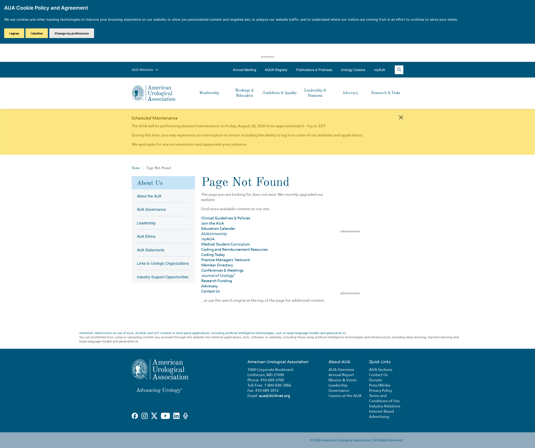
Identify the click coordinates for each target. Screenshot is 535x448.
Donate (375, 380)
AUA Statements (150, 249)
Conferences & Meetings (222, 270)
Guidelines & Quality (280, 93)
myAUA (379, 69)
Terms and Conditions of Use (384, 398)
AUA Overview (341, 369)
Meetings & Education (244, 93)
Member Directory (217, 265)
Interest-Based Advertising (381, 414)
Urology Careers (353, 69)
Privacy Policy (380, 390)
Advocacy (350, 93)
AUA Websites (143, 70)
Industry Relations (384, 406)
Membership (209, 93)
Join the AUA (212, 223)
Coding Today (213, 254)
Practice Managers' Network (225, 260)
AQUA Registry (276, 69)
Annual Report (341, 375)
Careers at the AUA (345, 395)
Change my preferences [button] (72, 33)
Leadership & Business (315, 93)
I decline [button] (37, 33)
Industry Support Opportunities (162, 276)
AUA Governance (151, 209)
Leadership (146, 222)
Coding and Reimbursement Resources (234, 249)
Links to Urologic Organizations (163, 263)
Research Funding (216, 281)
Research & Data (385, 93)
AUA (214, 234)
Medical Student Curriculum (225, 244)
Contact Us (210, 291)
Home (136, 168)
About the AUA (149, 196)
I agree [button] (14, 33)
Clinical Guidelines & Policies (225, 218)
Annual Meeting (244, 69)
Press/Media (379, 385)
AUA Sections (380, 369)
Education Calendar (218, 228)
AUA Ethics (146, 236)
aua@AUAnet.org (274, 395)
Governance (339, 390)
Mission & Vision (343, 380)
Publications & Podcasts (314, 69)
